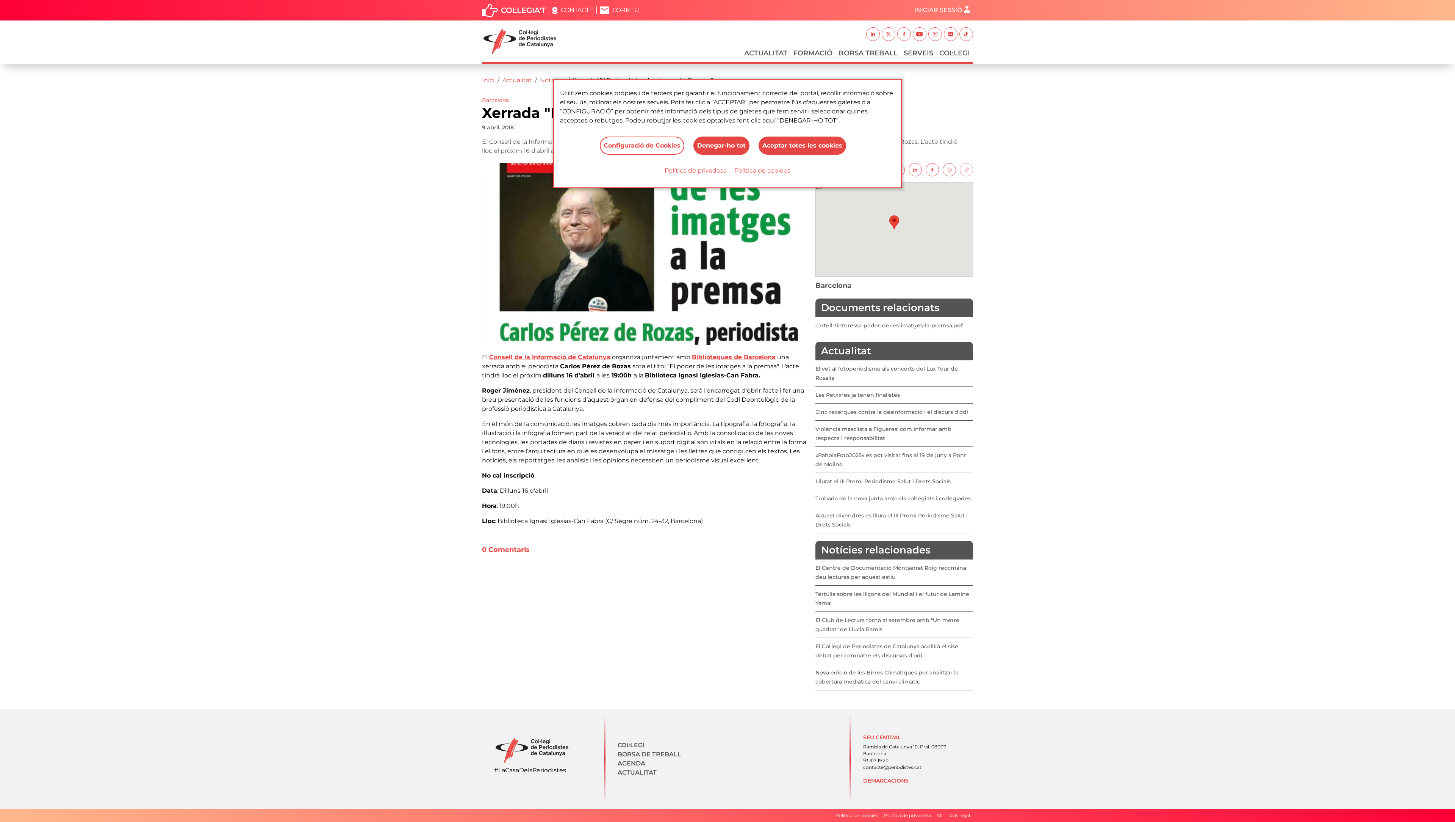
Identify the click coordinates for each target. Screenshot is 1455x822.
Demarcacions (886, 780)
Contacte (577, 10)
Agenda (631, 763)
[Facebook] (932, 169)
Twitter (888, 34)
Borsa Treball (868, 53)
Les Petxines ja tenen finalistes (857, 394)
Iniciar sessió (938, 10)
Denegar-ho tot (721, 145)
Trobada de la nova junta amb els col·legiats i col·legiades (893, 498)
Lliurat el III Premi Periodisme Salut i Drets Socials (883, 481)
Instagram (935, 34)
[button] (894, 222)
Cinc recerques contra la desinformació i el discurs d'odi (891, 412)
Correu (625, 10)
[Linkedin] (915, 169)
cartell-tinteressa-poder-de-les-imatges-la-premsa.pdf (889, 325)
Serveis (918, 53)
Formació (812, 53)
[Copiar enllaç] (966, 169)
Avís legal (959, 815)
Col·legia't (523, 10)
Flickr (950, 34)
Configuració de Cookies (642, 145)
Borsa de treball (649, 754)
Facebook (904, 34)
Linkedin (873, 34)
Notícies (552, 80)
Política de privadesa (696, 170)
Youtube (919, 34)
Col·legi (954, 53)
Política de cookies (762, 170)
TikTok (966, 34)
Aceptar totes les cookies (802, 145)
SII (940, 815)
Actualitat (765, 53)
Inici (488, 80)
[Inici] (523, 41)
